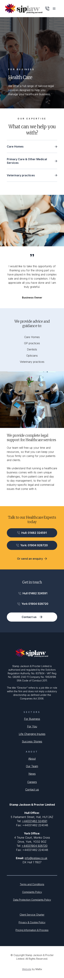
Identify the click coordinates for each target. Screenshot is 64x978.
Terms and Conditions (32, 884)
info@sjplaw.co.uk (36, 858)
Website (26, 969)
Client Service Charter (32, 914)
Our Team (32, 766)
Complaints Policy (32, 892)
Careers (32, 782)
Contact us (32, 789)
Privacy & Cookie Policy (32, 922)
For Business (32, 719)
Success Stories (32, 741)
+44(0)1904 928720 (34, 845)
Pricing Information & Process (32, 930)
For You (32, 726)
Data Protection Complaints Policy (32, 899)
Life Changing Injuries (32, 734)
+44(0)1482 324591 (34, 821)
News (32, 773)
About (32, 758)
